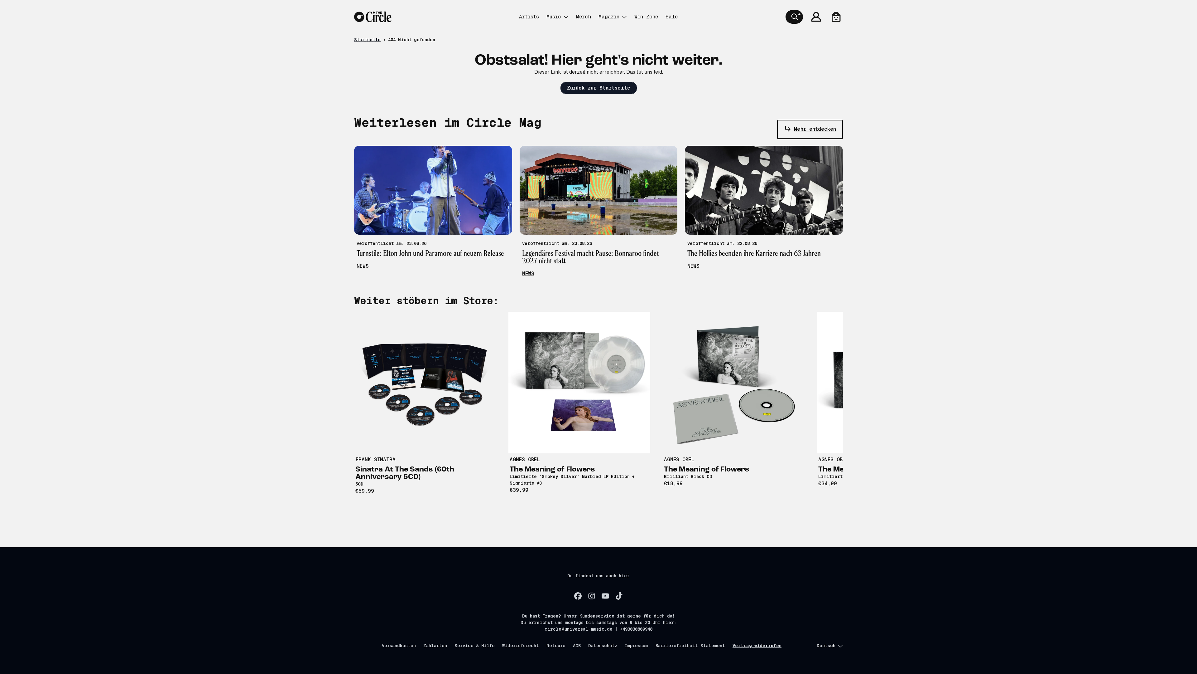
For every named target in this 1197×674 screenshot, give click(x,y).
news (363, 266)
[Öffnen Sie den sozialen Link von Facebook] (578, 596)
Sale (672, 17)
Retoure (555, 645)
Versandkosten (399, 645)
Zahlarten (435, 645)
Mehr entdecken (815, 129)
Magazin (608, 17)
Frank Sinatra (375, 459)
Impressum (636, 645)
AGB (577, 645)
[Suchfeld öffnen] (794, 17)
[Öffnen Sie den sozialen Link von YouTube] (605, 596)
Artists (529, 17)
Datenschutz (602, 645)
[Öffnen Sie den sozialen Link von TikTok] (619, 596)
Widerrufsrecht (520, 645)
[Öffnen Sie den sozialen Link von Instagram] (591, 596)
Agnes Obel (525, 459)
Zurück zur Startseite (598, 88)
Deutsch (826, 645)
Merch (583, 17)
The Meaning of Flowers (552, 469)
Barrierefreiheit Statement (690, 645)
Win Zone (646, 17)
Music (553, 17)
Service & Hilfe (474, 645)
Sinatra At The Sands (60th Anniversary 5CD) (404, 473)
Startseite (367, 39)
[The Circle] (373, 17)
